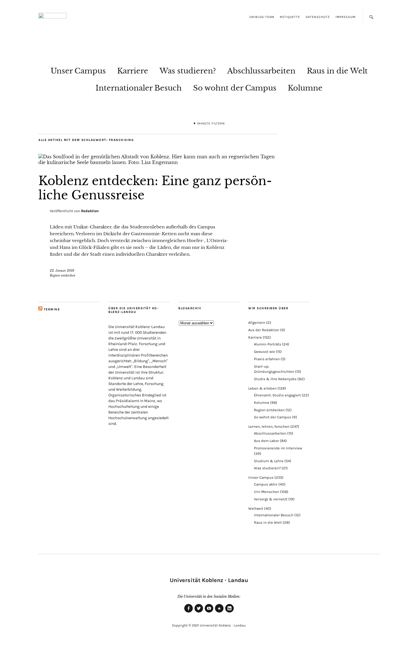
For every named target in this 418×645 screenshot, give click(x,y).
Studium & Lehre (269, 461)
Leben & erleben (262, 388)
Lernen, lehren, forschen (268, 426)
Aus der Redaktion (263, 330)
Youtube (209, 612)
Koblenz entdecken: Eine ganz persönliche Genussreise (155, 187)
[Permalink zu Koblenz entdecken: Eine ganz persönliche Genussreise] (157, 162)
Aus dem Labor (266, 441)
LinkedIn (229, 612)
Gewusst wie (264, 351)
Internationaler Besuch (139, 88)
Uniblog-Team (261, 17)
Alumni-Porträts (267, 344)
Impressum (345, 17)
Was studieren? (188, 70)
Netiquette (290, 17)
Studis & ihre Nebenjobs (275, 379)
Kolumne (305, 88)
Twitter (198, 612)
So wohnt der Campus (234, 88)
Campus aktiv (266, 484)
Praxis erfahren (267, 359)
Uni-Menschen (266, 492)
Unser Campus (78, 70)
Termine (52, 309)
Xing (219, 612)
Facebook (188, 612)
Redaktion (90, 211)
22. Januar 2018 (62, 271)
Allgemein (256, 322)
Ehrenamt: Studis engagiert (277, 395)
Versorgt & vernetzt (270, 499)
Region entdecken (62, 275)
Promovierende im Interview (278, 448)
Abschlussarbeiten (261, 70)
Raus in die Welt (337, 70)
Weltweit (255, 508)
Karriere (132, 70)
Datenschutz (318, 17)
